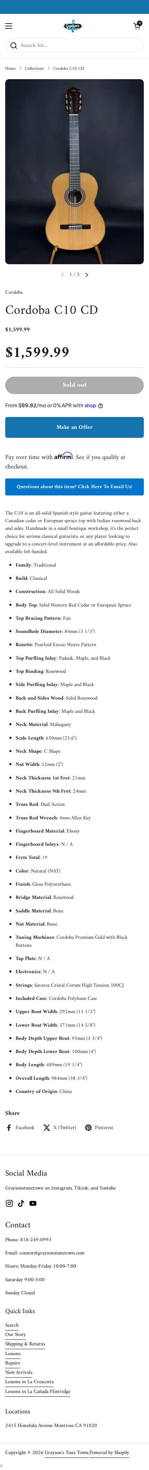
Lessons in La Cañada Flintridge (37, 1391)
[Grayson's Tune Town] (73, 26)
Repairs (12, 1363)
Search (11, 1325)
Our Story (15, 1334)
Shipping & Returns (25, 1343)
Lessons (12, 1353)
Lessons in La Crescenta (29, 1381)
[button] (137, 26)
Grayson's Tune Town (66, 1452)
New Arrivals (18, 1372)
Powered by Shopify (109, 1452)
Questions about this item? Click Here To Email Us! (74, 486)
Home (10, 69)
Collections (34, 69)
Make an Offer (74, 427)
